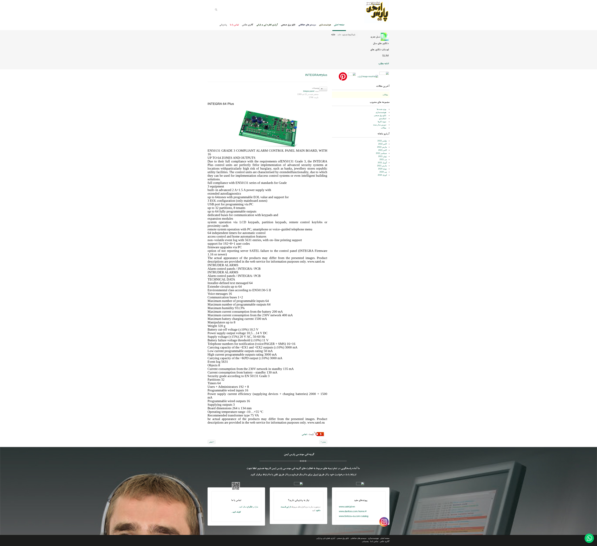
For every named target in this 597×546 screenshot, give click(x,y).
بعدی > (323, 442)
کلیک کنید (236, 512)
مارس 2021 (382, 166)
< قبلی (211, 442)
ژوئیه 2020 (382, 169)
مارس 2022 (382, 147)
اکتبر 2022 (382, 144)
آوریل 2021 (382, 162)
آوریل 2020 (382, 175)
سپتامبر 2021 (381, 153)
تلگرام (250, 507)
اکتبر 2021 (382, 150)
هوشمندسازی (373, 538)
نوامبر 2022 (382, 141)
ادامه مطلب (383, 64)
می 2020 (383, 172)
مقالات (385, 95)
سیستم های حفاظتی (358, 538)
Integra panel (308, 91)
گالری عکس (384, 541)
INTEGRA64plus (316, 75)
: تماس (305, 434)
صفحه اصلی (384, 538)
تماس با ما (374, 541)
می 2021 (383, 159)
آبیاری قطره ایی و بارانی (325, 538)
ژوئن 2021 (382, 156)
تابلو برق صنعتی (343, 538)
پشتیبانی (365, 541)
